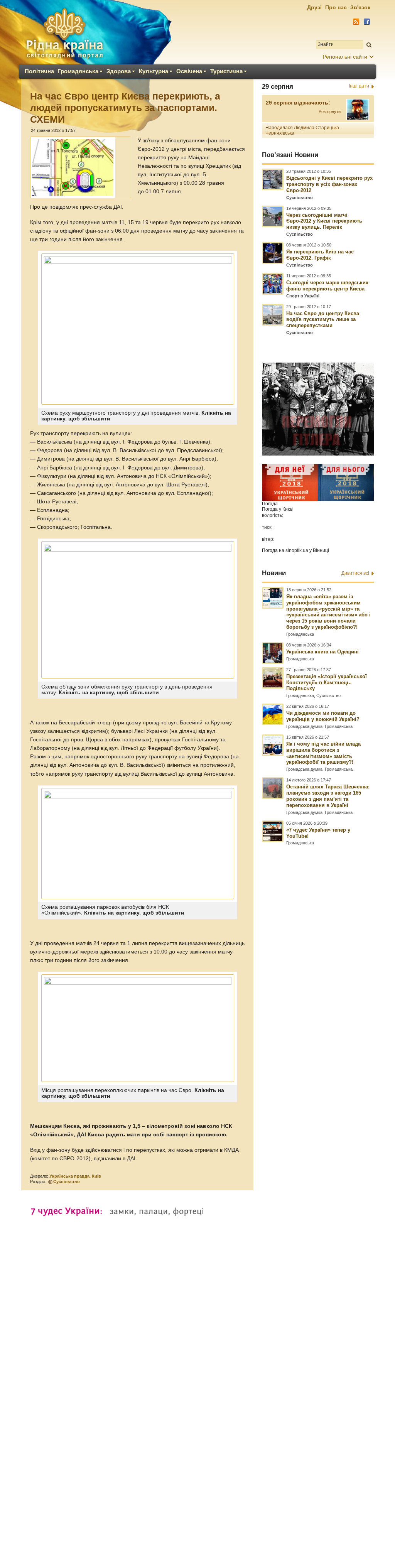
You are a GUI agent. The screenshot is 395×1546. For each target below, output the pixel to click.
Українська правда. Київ (75, 1176)
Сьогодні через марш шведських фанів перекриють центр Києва (327, 286)
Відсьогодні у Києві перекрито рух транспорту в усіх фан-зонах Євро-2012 (329, 184)
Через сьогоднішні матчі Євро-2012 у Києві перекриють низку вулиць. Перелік (324, 221)
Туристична (226, 71)
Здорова (118, 71)
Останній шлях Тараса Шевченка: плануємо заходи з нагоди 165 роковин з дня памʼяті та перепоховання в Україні (328, 796)
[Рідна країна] (64, 33)
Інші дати (359, 86)
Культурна (153, 71)
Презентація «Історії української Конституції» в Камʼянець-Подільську (326, 682)
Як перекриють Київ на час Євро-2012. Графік (320, 255)
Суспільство (66, 1181)
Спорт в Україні (302, 296)
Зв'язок (360, 7)
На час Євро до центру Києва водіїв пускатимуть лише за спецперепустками (322, 320)
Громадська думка (304, 726)
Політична (39, 71)
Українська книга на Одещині (322, 652)
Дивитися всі (355, 573)
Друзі (314, 7)
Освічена (189, 71)
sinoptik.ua (296, 550)
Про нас (336, 7)
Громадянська (77, 71)
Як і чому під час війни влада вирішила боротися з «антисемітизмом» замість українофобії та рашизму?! (323, 753)
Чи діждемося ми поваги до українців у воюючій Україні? (323, 716)
